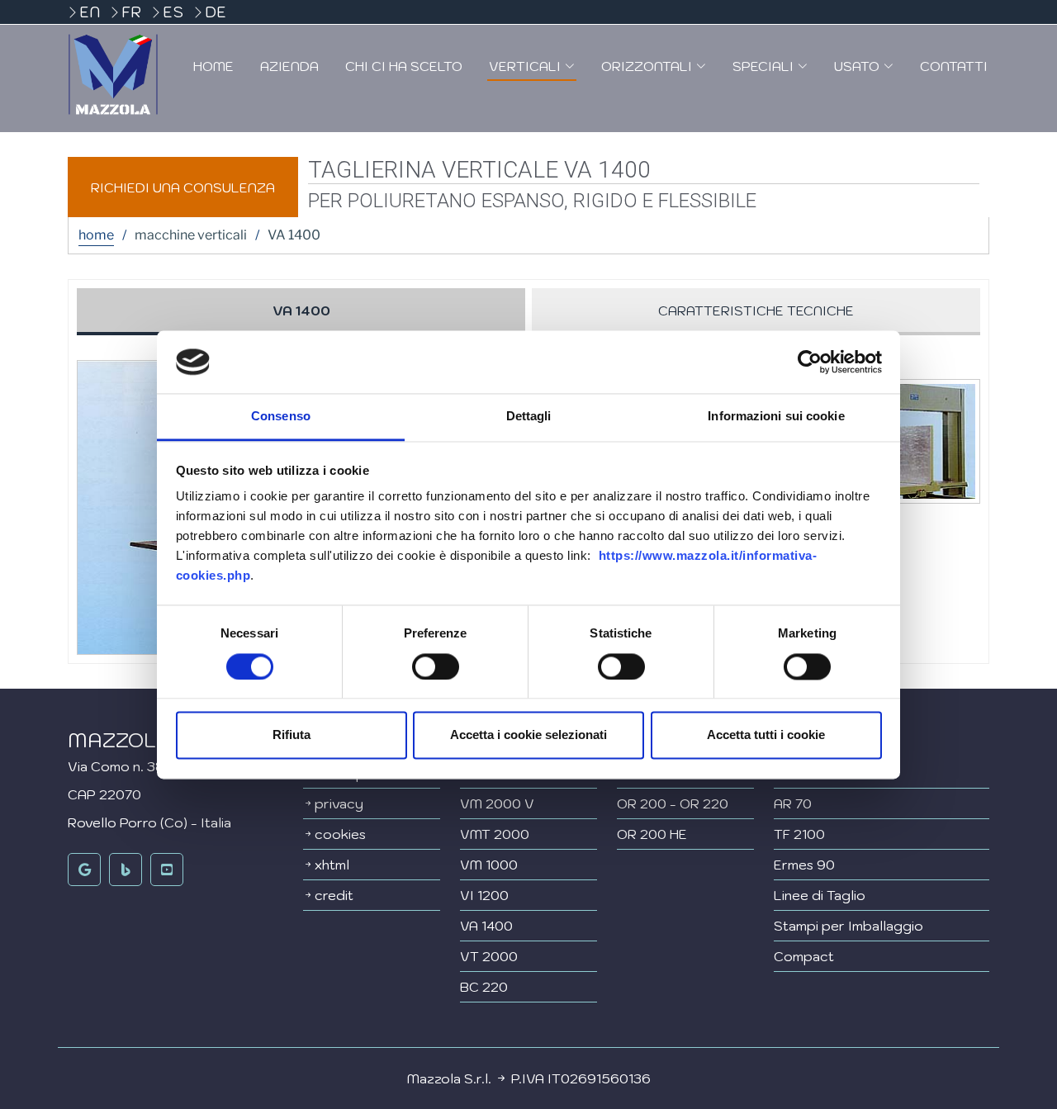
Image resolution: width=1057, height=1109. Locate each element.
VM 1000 (489, 864)
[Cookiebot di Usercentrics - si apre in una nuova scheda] (809, 361)
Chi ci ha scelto (403, 66)
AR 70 (793, 803)
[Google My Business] (84, 869)
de (215, 11)
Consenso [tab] (280, 417)
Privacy (339, 803)
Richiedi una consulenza (183, 187)
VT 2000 (489, 956)
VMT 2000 (494, 834)
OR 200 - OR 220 (672, 803)
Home (213, 66)
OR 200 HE (652, 834)
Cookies (340, 834)
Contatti (954, 66)
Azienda (289, 66)
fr (131, 11)
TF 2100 (799, 834)
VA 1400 (486, 925)
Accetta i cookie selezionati (528, 735)
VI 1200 (484, 895)
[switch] (435, 666)
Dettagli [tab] (529, 417)
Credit (334, 895)
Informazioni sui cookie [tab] (776, 417)
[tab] (301, 311)
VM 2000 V (497, 803)
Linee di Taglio (819, 895)
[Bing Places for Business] (125, 869)
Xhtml (332, 864)
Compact (804, 956)
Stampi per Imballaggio (848, 925)
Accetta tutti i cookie (766, 735)
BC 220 (484, 986)
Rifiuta (291, 735)
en (89, 11)
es (173, 11)
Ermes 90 (804, 864)
